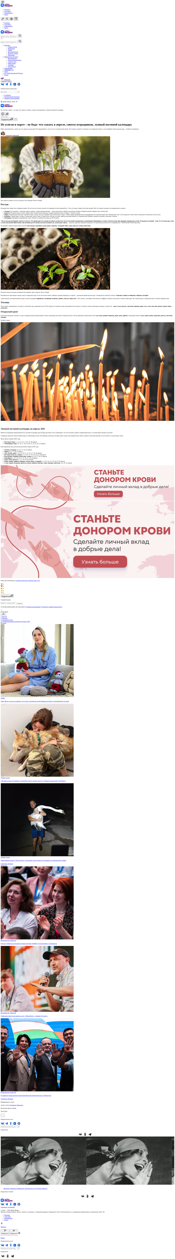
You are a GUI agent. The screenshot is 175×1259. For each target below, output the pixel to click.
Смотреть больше (7, 864)
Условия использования (33, 607)
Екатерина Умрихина (16, 1105)
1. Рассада (4, 616)
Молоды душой (13, 53)
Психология (11, 66)
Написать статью (6, 81)
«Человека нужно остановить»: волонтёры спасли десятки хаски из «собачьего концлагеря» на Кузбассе (33, 781)
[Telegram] (90, 1134)
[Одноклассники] (85, 1134)
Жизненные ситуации (11, 57)
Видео (6, 75)
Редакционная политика (12, 97)
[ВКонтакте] (80, 1134)
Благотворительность (14, 60)
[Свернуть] (3, 614)
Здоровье (11, 65)
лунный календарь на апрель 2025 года (27, 580)
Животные (11, 48)
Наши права (12, 63)
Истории (7, 9)
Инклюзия (11, 55)
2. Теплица (4, 618)
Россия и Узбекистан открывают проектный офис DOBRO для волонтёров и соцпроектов (29, 943)
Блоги (6, 14)
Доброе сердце (12, 47)
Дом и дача (4, 116)
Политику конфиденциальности (52, 607)
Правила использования (11, 98)
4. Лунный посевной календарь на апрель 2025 (15, 621)
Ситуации (7, 11)
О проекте (7, 95)
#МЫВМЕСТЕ (9, 70)
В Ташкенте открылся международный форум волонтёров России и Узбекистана (26, 1095)
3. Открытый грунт (7, 620)
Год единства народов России (13, 73)
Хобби (10, 50)
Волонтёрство (12, 58)
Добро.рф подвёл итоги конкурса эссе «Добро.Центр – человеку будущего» (24, 1016)
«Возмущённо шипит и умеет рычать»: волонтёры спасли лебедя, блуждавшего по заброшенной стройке (33, 860)
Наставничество (13, 52)
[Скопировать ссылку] (94, 1134)
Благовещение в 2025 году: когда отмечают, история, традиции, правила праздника (27, 423)
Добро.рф (13, 940)
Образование (8, 13)
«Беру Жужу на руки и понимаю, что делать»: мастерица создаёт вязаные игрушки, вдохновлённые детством (35, 701)
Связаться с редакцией (8, 1207)
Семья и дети (12, 62)
